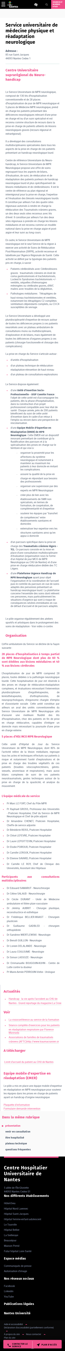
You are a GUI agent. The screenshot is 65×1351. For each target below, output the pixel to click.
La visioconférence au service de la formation (34, 1019)
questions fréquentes (18, 1149)
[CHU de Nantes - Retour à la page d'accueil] (12, 4)
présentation (13, 1125)
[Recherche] (46, 4)
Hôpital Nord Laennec (16, 1208)
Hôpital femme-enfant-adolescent (22, 1219)
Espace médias (15, 1258)
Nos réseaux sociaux (19, 1278)
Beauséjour (10, 1240)
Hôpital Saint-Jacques (16, 1214)
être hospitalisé (14, 1137)
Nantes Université (17, 1313)
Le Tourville (10, 1224)
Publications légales (19, 1304)
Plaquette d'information (17, 1105)
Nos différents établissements (26, 1196)
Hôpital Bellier (11, 1230)
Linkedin (8, 1291)
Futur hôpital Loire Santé (17, 1251)
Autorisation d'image (15, 1271)
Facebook (9, 1286)
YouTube (9, 1296)
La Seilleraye (11, 1235)
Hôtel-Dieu (9, 1203)
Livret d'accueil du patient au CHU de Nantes (28, 1062)
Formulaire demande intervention (22, 1108)
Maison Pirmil (11, 1246)
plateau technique (16, 1143)
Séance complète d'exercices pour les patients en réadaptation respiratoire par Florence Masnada (34, 1028)
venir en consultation (17, 1131)
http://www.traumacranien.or (43, 1041)
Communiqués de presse (17, 1266)
